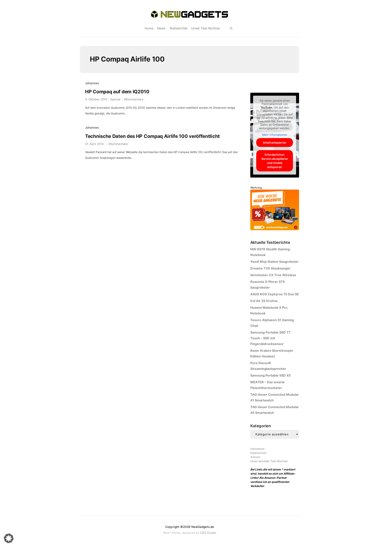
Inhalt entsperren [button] (274, 142)
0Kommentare (134, 99)
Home (148, 28)
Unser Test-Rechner (205, 28)
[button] (8, 538)
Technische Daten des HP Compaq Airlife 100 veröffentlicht (152, 136)
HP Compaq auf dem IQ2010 (117, 91)
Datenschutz (258, 452)
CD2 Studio (208, 533)
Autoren (255, 457)
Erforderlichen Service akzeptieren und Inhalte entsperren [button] (274, 161)
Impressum (257, 448)
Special (115, 99)
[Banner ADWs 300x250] (274, 210)
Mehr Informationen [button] (274, 134)
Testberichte (178, 28)
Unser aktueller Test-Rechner (269, 461)
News (161, 28)
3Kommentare (118, 144)
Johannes (92, 83)
